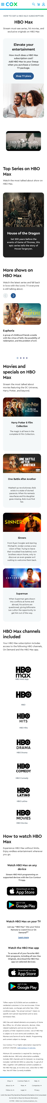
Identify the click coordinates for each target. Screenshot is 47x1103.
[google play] (22, 905)
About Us (9, 1085)
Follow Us (9, 1090)
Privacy (36, 1090)
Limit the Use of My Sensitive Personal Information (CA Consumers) (23, 1095)
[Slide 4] (26, 357)
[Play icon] (23, 141)
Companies (36, 1085)
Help (35, 1081)
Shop (9, 1081)
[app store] (22, 891)
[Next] (13, 295)
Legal (22, 1090)
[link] (2, 4)
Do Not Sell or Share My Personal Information (23, 1098)
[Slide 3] (23, 357)
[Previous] (5, 295)
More (22, 1085)
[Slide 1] (17, 357)
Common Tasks (23, 1081)
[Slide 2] (20, 357)
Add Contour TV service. (26, 1048)
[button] (33, 4)
